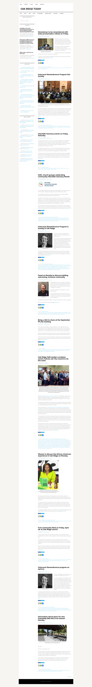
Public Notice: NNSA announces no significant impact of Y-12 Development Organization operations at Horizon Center (27, 41)
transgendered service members (49, 351)
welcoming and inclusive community (49, 314)
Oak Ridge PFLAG (55, 313)
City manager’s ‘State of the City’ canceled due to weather (27, 131)
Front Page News (51, 217)
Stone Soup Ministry (46, 561)
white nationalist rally (41, 448)
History (50, 125)
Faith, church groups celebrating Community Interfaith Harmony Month (54, 176)
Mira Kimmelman (44, 268)
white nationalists (49, 448)
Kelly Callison (43, 443)
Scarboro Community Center (51, 169)
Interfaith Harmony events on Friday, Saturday (53, 135)
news (49, 560)
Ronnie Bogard (53, 269)
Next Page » (69, 676)
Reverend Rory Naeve (48, 446)
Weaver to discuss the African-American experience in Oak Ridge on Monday (54, 455)
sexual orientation (41, 351)
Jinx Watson (48, 267)
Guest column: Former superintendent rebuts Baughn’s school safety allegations (27, 121)
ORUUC (64, 560)
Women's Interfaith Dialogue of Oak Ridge (55, 671)
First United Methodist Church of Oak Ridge (61, 441)
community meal (48, 559)
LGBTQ (52, 313)
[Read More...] (30, 36)
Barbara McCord (44, 670)
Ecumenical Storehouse (46, 168)
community (44, 559)
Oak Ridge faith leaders (64, 443)
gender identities (68, 349)
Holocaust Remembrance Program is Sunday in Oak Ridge (53, 227)
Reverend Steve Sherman (64, 446)
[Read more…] (50, 57)
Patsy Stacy (39, 269)
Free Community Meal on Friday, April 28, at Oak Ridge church (53, 528)
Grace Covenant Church (46, 442)
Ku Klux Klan (47, 443)
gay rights (48, 312)
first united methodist (61, 349)
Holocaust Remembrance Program (60, 126)
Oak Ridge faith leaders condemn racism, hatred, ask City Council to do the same (53, 359)
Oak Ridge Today (31, 9)
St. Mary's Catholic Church (53, 447)
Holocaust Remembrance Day (50, 126)
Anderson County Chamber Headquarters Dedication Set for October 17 (27, 107)
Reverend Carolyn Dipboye (51, 445)
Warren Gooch (67, 447)
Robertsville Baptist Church (44, 447)
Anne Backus (44, 312)
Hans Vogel (52, 442)
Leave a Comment (47, 36)
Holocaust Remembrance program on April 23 (53, 568)
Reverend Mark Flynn (41, 446)
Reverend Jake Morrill (59, 445)
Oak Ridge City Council (56, 443)
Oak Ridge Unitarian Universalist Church (63, 268)
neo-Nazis (51, 443)
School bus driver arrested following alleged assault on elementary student (26, 160)
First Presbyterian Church (53, 349)
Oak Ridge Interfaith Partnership (52, 268)
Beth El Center (50, 670)
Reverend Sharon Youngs (56, 446)
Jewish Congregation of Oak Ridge (61, 168)
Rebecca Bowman (44, 169)
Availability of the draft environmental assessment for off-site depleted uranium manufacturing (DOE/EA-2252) (27, 30)
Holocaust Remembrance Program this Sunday (54, 75)
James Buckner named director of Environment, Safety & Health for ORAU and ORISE (27, 76)
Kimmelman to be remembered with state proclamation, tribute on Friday (53, 33)
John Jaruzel (49, 313)
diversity (47, 349)
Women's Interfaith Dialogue (59, 314)
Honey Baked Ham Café (59, 559)
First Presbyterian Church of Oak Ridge (47, 441)
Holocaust (44, 126)
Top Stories (56, 217)
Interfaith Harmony (53, 168)
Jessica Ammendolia (65, 312)
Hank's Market (53, 559)
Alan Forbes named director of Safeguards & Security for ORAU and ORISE (26, 91)
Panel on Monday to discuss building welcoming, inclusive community (53, 276)
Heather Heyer (56, 442)
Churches (43, 125)
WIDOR (47, 671)
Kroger (46, 560)
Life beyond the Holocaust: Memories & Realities (58, 267)
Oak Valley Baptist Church (52, 444)
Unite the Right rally (61, 447)
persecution (44, 269)
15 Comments (46, 363)
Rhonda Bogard (48, 269)
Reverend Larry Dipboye (66, 445)
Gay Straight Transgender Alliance (55, 312)
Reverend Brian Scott (43, 445)
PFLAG (42, 314)
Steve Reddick (58, 269)
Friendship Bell (55, 670)
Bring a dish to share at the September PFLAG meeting (54, 321)
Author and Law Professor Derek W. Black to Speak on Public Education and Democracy (27, 102)
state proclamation (44, 68)
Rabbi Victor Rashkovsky (60, 444)
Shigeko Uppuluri (43, 671)
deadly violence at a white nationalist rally (51, 396)
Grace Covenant (40, 350)
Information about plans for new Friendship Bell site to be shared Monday (51, 618)
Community (47, 125)
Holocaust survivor (62, 266)
